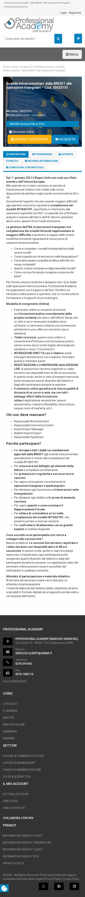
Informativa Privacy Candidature (27, 842)
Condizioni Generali (15, 878)
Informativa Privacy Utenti (22, 835)
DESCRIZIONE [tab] (17, 154)
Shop (15, 66)
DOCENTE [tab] (67, 154)
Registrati (75, 12)
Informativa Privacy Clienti (22, 849)
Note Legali (35, 878)
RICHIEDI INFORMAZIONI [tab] (42, 160)
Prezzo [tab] (13, 160)
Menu (73, 54)
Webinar (9, 738)
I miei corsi (10, 801)
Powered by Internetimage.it (57, 875)
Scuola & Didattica (16, 776)
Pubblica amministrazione (22, 769)
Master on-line (14, 724)
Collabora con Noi (18, 818)
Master (8, 717)
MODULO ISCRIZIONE (31, 139)
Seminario (10, 731)
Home (6, 66)
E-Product (10, 703)
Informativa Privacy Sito (21, 856)
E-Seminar (10, 710)
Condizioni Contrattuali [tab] (26, 167)
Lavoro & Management (19, 762)
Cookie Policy (71, 878)
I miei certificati (14, 808)
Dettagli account (16, 794)
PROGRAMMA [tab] (43, 154)
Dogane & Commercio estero (37, 66)
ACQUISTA (67, 139)
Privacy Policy (13, 863)
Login (63, 12)
